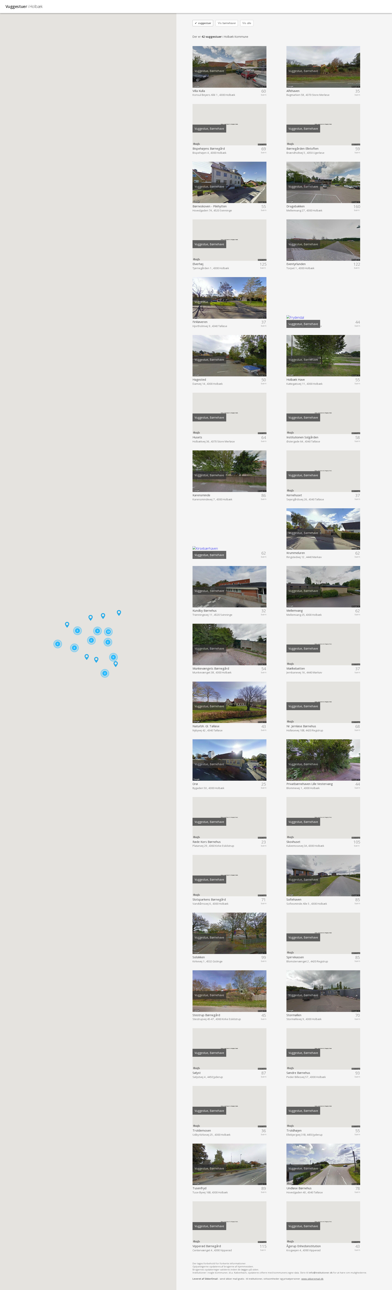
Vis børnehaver (227, 23)
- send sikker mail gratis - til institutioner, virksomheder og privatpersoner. (258, 1278)
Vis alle (246, 23)
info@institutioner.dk (321, 1272)
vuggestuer (203, 23)
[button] (87, 657)
